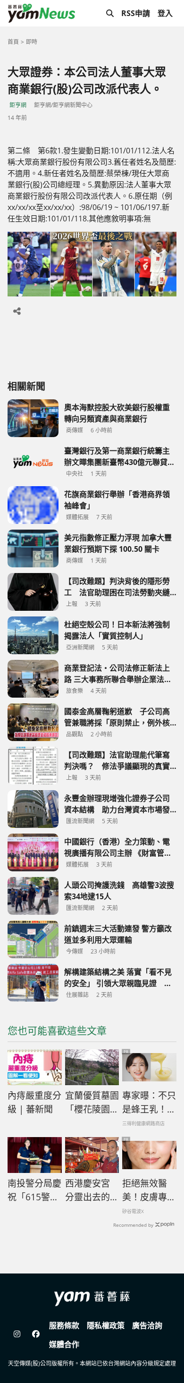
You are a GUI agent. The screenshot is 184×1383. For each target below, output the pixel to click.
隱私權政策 (106, 1325)
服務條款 (64, 1325)
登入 (165, 13)
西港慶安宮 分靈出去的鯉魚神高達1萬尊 (92, 1190)
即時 (31, 42)
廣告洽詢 (147, 1325)
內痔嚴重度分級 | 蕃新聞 (34, 1102)
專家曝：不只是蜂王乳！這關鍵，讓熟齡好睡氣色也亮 (149, 1102)
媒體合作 (64, 1344)
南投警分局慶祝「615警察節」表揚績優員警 (34, 1190)
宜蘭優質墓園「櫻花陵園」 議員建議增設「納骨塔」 (92, 1102)
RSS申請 (135, 13)
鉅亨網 (17, 105)
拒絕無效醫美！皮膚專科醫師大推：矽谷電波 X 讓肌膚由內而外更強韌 (149, 1190)
